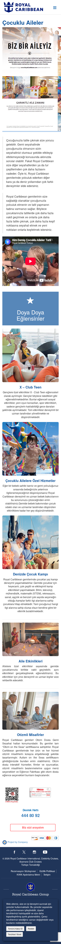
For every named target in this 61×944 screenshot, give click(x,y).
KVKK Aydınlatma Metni (28, 874)
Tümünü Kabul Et (15, 928)
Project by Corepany (17, 842)
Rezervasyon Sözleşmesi (23, 871)
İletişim (47, 874)
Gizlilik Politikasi (47, 871)
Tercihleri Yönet (14, 934)
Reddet (31, 928)
